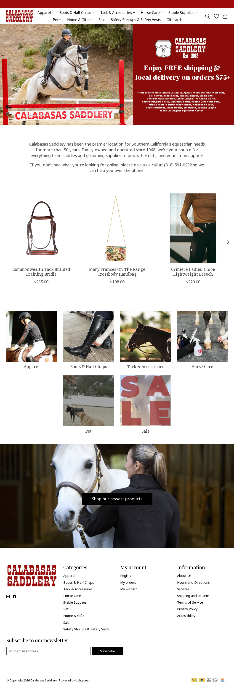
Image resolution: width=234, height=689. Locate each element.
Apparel (32, 366)
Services (183, 589)
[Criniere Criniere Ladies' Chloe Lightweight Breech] (193, 228)
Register (126, 575)
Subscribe (107, 651)
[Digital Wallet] (212, 680)
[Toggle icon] (207, 16)
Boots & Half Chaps (88, 366)
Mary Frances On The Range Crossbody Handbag (117, 271)
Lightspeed (82, 680)
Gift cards (175, 19)
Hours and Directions (193, 582)
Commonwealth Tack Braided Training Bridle (41, 271)
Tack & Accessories (145, 366)
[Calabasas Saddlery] (19, 16)
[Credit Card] (222, 680)
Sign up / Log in (218, 4)
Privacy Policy (187, 609)
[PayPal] (194, 680)
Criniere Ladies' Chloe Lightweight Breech (193, 271)
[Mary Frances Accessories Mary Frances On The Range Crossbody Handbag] (117, 228)
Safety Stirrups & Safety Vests (136, 19)
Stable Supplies (74, 602)
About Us (184, 575)
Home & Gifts (74, 615)
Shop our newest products (117, 499)
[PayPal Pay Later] (202, 680)
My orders (128, 582)
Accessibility (186, 615)
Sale (101, 19)
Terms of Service (190, 602)
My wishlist (128, 589)
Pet (88, 431)
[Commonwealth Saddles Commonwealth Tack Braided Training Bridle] (41, 228)
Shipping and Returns (193, 595)
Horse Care (202, 366)
